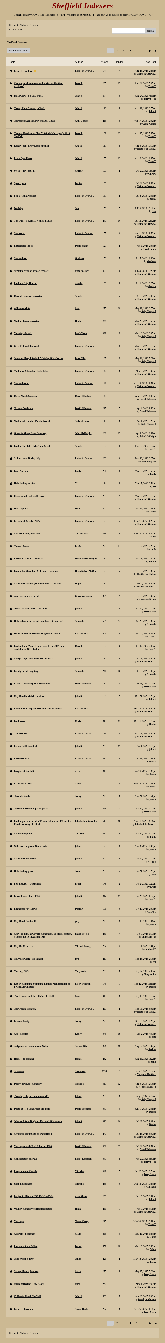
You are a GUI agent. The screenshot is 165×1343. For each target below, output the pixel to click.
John (153, 1061)
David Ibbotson (148, 399)
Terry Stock (150, 98)
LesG (153, 549)
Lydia (153, 886)
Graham (151, 261)
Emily (153, 474)
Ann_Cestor (149, 123)
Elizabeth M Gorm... (145, 824)
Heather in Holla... (146, 148)
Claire (153, 1236)
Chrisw (152, 173)
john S (152, 749)
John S (152, 111)
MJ (154, 486)
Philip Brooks (149, 936)
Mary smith (150, 974)
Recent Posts (16, 29)
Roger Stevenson (147, 1086)
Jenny (153, 198)
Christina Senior (147, 599)
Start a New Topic (18, 50)
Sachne (152, 1049)
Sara (153, 536)
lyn (154, 961)
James (153, 774)
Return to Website (19, 24)
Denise (152, 724)
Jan (154, 211)
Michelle (151, 1186)
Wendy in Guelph (147, 1299)
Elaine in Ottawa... (146, 73)
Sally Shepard (148, 311)
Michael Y (150, 949)
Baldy (153, 836)
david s (152, 286)
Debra (153, 511)
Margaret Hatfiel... (146, 1074)
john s (153, 799)
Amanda (151, 624)
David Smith (149, 249)
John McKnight (148, 436)
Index (35, 24)
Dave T (152, 86)
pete (154, 1036)
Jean (153, 874)
